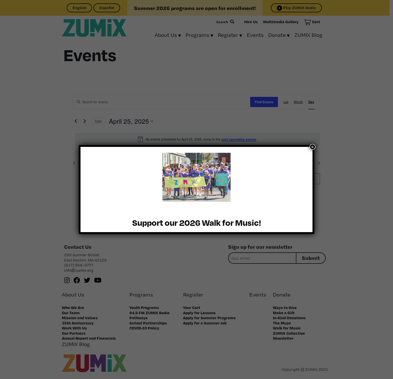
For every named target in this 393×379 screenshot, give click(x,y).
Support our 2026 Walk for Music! (196, 222)
